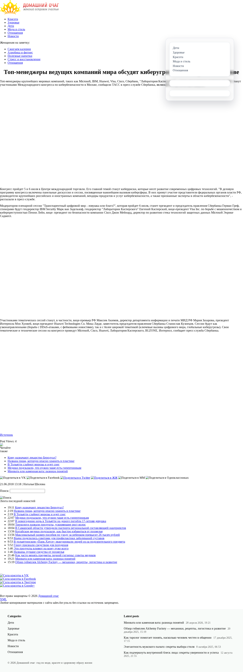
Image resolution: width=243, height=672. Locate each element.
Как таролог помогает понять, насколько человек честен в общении (167, 637)
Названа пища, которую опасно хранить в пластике (41, 461)
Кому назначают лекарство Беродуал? (32, 457)
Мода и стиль (16, 29)
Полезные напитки (20, 55)
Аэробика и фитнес (20, 52)
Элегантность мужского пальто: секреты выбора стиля (159, 646)
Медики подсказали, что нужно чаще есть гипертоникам (44, 467)
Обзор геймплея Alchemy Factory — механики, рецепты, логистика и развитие (66, 562)
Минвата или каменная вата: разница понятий (38, 471)
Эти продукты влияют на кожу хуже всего (41, 548)
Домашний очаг (48, 595)
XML (3, 599)
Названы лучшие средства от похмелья (39, 551)
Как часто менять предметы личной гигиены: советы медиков (55, 555)
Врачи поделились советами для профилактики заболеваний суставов (59, 538)
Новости (13, 36)
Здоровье (13, 22)
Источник (6, 434)
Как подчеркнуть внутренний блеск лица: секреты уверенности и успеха (171, 652)
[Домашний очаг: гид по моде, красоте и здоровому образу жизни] (29, 13)
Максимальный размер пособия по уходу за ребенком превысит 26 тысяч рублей (67, 534)
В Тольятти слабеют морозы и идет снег (34, 464)
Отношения (15, 32)
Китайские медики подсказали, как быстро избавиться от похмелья (59, 531)
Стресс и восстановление (24, 59)
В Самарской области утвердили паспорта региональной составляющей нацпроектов (70, 528)
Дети (11, 26)
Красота (13, 19)
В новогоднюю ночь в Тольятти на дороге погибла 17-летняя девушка (60, 521)
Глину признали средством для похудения (41, 545)
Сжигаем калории (19, 49)
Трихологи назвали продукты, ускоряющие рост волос (50, 524)
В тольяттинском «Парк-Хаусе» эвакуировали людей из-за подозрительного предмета (69, 541)
